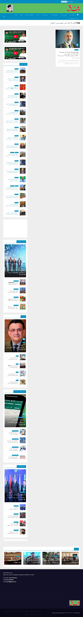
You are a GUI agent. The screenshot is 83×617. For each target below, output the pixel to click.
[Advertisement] (16, 228)
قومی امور (63, 14)
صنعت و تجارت (45, 14)
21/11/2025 (21, 274)
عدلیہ (24, 342)
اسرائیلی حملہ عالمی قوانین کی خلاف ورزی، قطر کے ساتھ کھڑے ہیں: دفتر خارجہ (12, 147)
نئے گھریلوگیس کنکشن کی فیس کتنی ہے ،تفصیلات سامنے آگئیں (12, 105)
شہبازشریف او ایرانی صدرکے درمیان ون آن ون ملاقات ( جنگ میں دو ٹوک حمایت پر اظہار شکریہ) (12, 214)
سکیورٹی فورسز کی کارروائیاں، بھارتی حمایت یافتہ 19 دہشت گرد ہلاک (12, 156)
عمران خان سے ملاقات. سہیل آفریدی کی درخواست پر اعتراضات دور (12, 81)
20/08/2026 (16, 562)
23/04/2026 (21, 424)
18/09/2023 (74, 58)
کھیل (21, 14)
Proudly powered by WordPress (58, 612)
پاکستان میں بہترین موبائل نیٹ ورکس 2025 (12, 442)
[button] (4, 16)
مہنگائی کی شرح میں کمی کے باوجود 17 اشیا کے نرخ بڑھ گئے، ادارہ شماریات (12, 300)
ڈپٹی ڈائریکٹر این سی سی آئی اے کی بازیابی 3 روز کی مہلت (12, 72)
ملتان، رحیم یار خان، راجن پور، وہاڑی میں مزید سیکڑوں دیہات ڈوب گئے (12, 122)
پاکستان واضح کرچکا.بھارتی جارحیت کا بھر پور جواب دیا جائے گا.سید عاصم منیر (12, 206)
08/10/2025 (21, 499)
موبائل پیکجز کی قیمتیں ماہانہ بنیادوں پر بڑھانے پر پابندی (13, 434)
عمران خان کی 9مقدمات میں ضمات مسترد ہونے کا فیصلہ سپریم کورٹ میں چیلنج (12, 189)
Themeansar (77, 612)
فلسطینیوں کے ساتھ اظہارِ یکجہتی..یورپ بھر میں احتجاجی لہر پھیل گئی (13, 517)
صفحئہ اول (72, 14)
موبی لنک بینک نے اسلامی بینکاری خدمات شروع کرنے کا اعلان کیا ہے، (16, 273)
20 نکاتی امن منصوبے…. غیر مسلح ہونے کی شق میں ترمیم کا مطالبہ (13, 525)
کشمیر (16, 14)
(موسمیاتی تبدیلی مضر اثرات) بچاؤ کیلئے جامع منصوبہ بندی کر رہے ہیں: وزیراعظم (12, 172)
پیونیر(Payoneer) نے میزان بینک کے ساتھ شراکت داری (13, 284)
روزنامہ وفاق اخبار (73, 18)
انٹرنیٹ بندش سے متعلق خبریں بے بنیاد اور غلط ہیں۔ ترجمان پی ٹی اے (13, 450)
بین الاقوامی (54, 14)
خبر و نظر (16, 152)
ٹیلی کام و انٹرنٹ (29, 14)
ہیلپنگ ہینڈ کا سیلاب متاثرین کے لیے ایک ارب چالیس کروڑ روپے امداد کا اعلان (12, 131)
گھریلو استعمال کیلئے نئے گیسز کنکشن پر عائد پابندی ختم (12, 164)
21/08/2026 (73, 562)
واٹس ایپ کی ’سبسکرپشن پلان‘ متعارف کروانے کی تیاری (16, 423)
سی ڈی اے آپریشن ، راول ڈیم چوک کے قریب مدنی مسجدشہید (12, 197)
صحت (38, 14)
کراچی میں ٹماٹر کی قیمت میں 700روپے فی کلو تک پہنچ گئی (12, 89)
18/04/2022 (21, 349)
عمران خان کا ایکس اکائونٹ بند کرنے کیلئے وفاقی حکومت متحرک (13, 97)
